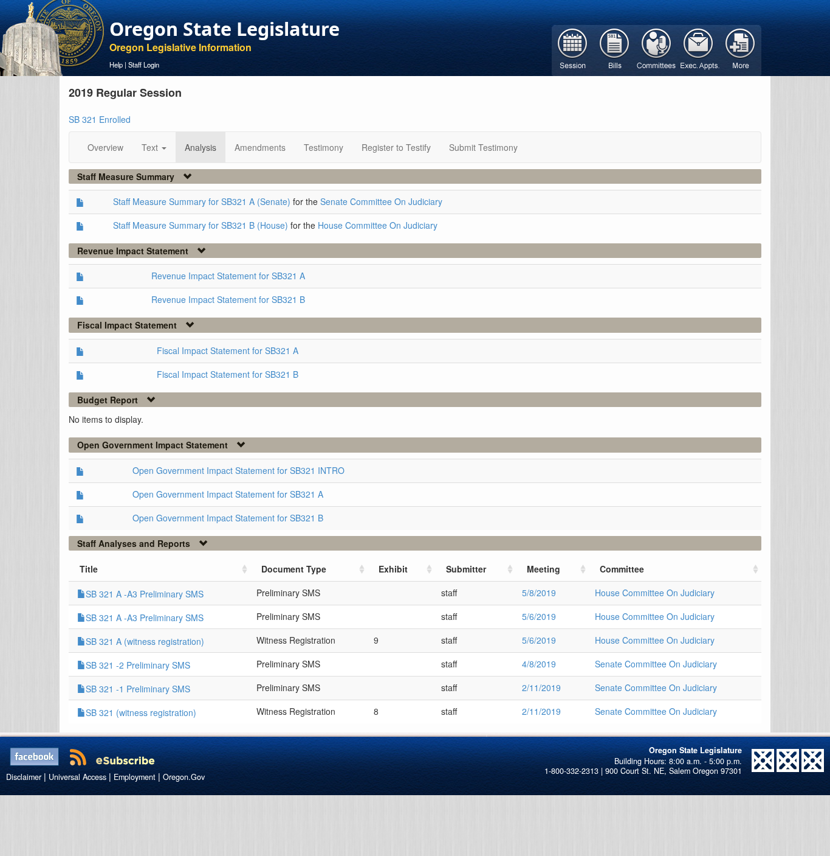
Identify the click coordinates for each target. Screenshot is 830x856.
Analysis (200, 147)
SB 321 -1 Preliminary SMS (138, 689)
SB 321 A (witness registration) (145, 641)
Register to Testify (396, 147)
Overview (105, 147)
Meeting (543, 569)
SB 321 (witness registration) (141, 712)
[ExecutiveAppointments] (698, 49)
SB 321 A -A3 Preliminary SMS (145, 594)
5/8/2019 (539, 592)
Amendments (260, 147)
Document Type (293, 569)
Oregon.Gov (184, 776)
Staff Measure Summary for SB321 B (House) (200, 225)
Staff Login (143, 64)
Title (89, 569)
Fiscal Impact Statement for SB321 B (227, 374)
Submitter (466, 569)
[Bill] (615, 49)
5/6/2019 (539, 616)
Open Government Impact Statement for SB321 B (227, 518)
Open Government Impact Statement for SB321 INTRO (238, 470)
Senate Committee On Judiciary (381, 201)
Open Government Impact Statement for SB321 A (227, 494)
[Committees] (656, 49)
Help (116, 64)
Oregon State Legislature (224, 29)
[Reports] (740, 49)
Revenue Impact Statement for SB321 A (228, 276)
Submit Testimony (483, 147)
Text (151, 147)
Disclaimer (23, 776)
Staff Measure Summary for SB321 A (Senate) (201, 201)
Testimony (323, 147)
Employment (135, 776)
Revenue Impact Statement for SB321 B (228, 299)
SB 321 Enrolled (100, 119)
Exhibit (393, 569)
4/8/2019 (539, 664)
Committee (622, 569)
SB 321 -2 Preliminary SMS (138, 665)
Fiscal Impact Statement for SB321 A (227, 350)
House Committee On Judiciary (377, 225)
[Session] (573, 49)
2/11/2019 (541, 687)
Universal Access (77, 776)
